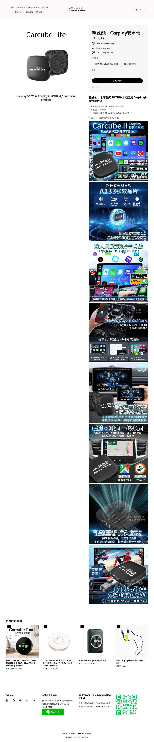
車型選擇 (95, 58)
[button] (135, 9)
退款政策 (85, 737)
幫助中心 (18, 12)
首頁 (12, 7)
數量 (93, 70)
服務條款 (69, 737)
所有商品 (19, 7)
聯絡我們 (29, 12)
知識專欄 (45, 7)
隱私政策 (77, 737)
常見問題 (38, 12)
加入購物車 (117, 80)
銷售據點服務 (32, 7)
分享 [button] (96, 87)
